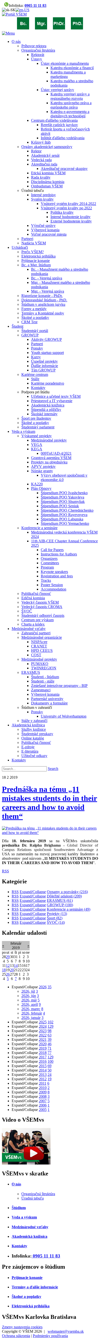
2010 (43, 1088)
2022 (43, 1035)
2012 (43, 1079)
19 (49, 1079)
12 (8, 965)
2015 (43, 1066)
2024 (43, 1026)
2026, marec (30, 1009)
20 (12, 970)
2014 (43, 1070)
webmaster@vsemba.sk (66, 1331)
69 (49, 1066)
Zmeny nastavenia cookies (22, 1327)
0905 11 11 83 (35, 5)
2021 (43, 1039)
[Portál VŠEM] (14, 14)
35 (49, 987)
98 (49, 1031)
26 (8, 974)
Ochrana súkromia (16, 1336)
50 (49, 1070)
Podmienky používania (50, 1336)
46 (49, 1044)
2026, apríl (29, 1004)
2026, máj (29, 1000)
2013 (43, 1074)
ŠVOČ (56, 922)
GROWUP (60, 905)
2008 (43, 1096)
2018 (43, 1053)
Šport (54, 918)
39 (49, 1039)
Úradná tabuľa (32, 1198)
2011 (42, 1083)
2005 (43, 1110)
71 (49, 1048)
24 (49, 1074)
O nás (16, 1184)
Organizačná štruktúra (38, 1194)
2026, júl (28, 991)
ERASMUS (60, 900)
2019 (43, 1048)
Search (53, 769)
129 (50, 1026)
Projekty (57, 914)
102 (50, 1022)
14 (16, 965)
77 (49, 1053)
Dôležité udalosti (64, 896)
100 (50, 1061)
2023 (43, 1031)
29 (8, 957)
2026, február (31, 1013)
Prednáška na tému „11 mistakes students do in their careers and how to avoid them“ (49, 803)
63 (49, 1035)
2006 (43, 1105)
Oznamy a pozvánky (67, 892)
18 (4, 970)
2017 (43, 1057)
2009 (43, 1092)
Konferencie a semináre (68, 909)
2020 (43, 1044)
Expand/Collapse (33, 892)
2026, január (31, 1018)
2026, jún (28, 996)
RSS (5, 871)
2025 (43, 1022)
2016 (43, 1061)
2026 (43, 987)
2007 (43, 1101)
